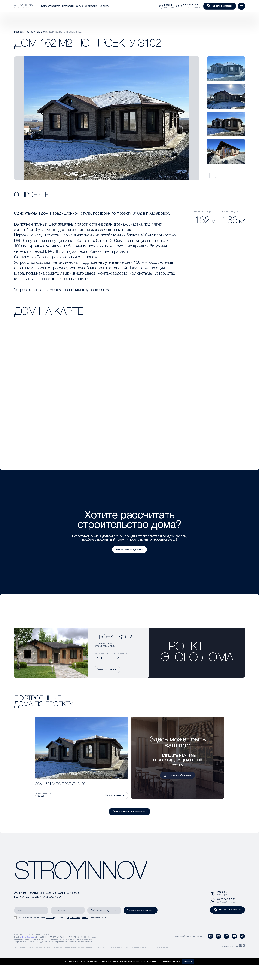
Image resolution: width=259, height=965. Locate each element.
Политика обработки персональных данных (32, 947)
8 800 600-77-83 (191, 5)
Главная (18, 32)
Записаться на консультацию (129, 549)
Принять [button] (188, 961)
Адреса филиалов (161, 947)
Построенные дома (72, 6)
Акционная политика (140, 947)
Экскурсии (91, 6)
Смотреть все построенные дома (130, 811)
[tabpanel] (226, 68)
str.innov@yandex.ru (28, 937)
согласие (50, 918)
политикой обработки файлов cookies (163, 961)
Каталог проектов (50, 6)
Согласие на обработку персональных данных (73, 947)
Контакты (104, 6)
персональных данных (77, 918)
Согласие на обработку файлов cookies (112, 947)
